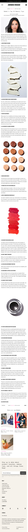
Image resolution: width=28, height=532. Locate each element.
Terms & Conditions (6, 528)
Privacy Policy (4, 527)
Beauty (12, 8)
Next (25, 405)
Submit (23, 473)
